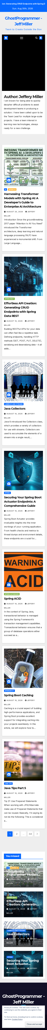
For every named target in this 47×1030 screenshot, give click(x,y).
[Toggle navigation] (22, 38)
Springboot (9, 691)
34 (30, 834)
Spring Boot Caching (18, 695)
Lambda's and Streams (14, 404)
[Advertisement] (23, 66)
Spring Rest (9, 299)
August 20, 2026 (15, 212)
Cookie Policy (17, 1019)
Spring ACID (12, 598)
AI (5, 189)
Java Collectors (14, 408)
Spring (7, 493)
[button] (36, 38)
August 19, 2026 (15, 321)
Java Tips (8, 783)
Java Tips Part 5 (15, 788)
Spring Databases (12, 594)
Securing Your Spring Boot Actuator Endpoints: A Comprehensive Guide (23, 502)
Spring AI (12, 189)
